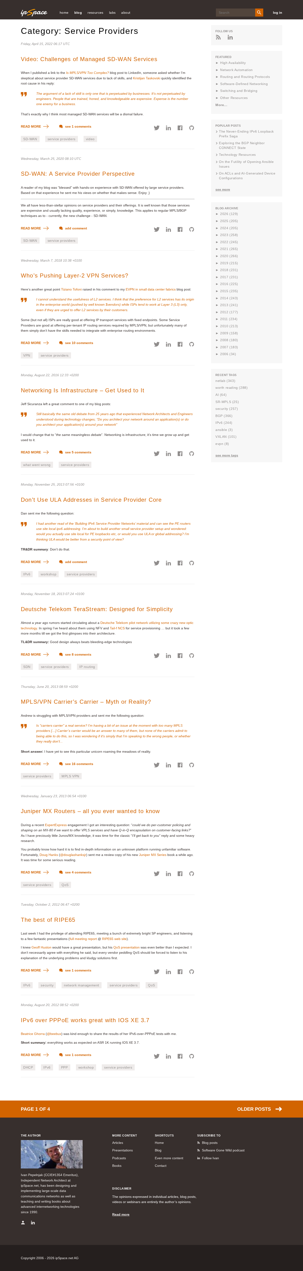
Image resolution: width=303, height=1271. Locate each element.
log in (277, 12)
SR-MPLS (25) (227, 402)
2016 (229, 284)
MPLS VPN (70, 776)
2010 (229, 326)
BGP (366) (223, 416)
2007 (229, 347)
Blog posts (210, 1143)
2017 (229, 277)
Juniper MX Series (152, 855)
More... (221, 105)
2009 (229, 333)
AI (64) (221, 395)
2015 (229, 291)
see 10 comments (78, 343)
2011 (229, 319)
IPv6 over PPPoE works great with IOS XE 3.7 (85, 1020)
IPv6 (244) (223, 423)
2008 (229, 340)
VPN (26, 355)
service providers (62, 139)
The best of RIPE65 (48, 920)
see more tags (226, 455)
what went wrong (37, 465)
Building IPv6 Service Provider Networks (105, 523)
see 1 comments (77, 126)
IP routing (87, 667)
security (47, 985)
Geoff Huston (41, 947)
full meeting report (83, 939)
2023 (229, 235)
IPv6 (26, 574)
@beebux (54, 1034)
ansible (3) (224, 430)
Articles (117, 1143)
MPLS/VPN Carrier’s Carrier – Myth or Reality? (86, 701)
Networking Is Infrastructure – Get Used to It (82, 390)
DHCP (28, 1067)
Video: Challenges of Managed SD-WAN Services (89, 59)
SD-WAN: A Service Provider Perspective (78, 173)
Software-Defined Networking (244, 84)
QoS (65, 885)
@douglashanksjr (73, 855)
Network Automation (236, 70)
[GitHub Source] (192, 128)
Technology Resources (237, 155)
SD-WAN (30, 139)
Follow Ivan (210, 1158)
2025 (229, 221)
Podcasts (119, 1158)
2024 (229, 228)
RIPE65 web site (114, 939)
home (64, 12)
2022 (229, 242)
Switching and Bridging (238, 91)
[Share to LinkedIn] (168, 128)
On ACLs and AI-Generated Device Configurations (247, 175)
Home (159, 1143)
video (90, 139)
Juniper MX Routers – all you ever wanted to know (90, 811)
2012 (229, 312)
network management (81, 985)
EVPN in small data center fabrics (151, 289)
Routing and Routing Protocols (245, 77)
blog (78, 12)
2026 (229, 214)
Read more (120, 1214)
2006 (228, 354)
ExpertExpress (56, 825)
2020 (229, 256)
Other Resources (234, 98)
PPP (64, 1067)
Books (116, 1166)
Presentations (122, 1150)
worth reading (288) (231, 387)
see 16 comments (78, 764)
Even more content (169, 1158)
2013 (229, 305)
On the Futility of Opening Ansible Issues (246, 164)
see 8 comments (77, 654)
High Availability (233, 63)
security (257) (226, 409)
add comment (75, 228)
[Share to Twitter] (157, 128)
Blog (158, 1150)
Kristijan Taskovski (146, 78)
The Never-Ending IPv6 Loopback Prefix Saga (246, 134)
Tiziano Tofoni (71, 289)
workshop (48, 574)
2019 (229, 263)
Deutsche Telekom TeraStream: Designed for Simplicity (97, 609)
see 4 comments (77, 872)
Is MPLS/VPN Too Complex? (87, 73)
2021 (229, 249)
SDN (27, 667)
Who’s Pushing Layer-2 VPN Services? (74, 275)
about (125, 12)
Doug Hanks (49, 855)
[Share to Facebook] (180, 128)
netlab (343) (225, 381)
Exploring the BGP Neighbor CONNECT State (242, 145)
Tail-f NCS (117, 628)
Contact (160, 1166)
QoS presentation (126, 947)
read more (31, 126)
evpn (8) (222, 444)
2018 (229, 270)
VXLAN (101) (226, 437)
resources (95, 12)
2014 (229, 298)
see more (222, 189)
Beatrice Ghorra (33, 1034)
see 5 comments (77, 452)
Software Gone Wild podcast (223, 1150)
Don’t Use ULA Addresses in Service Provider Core (91, 500)
